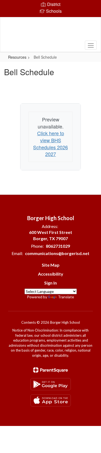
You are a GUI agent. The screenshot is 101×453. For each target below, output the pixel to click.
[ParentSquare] (50, 370)
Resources (17, 57)
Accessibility (50, 273)
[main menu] (91, 45)
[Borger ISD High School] (50, 30)
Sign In (50, 282)
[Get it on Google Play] (50, 384)
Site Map (51, 264)
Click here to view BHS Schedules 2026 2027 (50, 143)
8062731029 (58, 246)
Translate (66, 297)
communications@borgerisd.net (57, 253)
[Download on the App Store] (50, 400)
